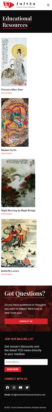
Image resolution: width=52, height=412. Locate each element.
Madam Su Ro (8, 150)
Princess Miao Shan (12, 89)
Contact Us (26, 321)
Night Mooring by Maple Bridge (18, 210)
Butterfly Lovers (10, 271)
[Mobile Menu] (48, 5)
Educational (6, 93)
